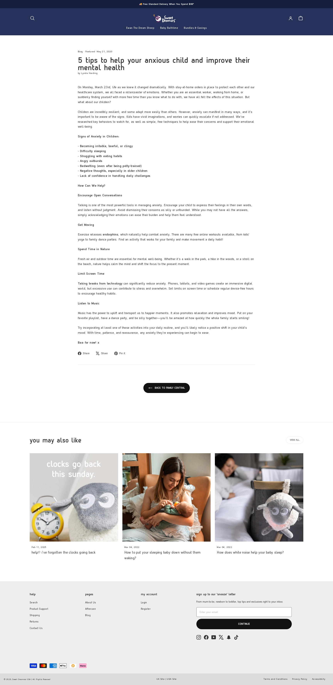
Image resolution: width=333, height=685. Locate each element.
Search (34, 602)
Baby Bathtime (169, 27)
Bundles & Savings (195, 27)
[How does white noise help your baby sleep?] (259, 497)
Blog (80, 51)
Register (146, 608)
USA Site (171, 679)
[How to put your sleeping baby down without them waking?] (166, 497)
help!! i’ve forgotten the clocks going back (63, 552)
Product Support (39, 608)
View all (294, 440)
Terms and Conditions (275, 679)
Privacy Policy (299, 679)
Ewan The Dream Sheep (140, 27)
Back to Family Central (169, 387)
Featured (90, 51)
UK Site (160, 679)
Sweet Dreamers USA (21, 679)
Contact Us (36, 628)
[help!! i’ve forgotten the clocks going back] (74, 497)
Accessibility (318, 679)
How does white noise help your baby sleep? (250, 552)
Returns (34, 621)
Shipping (35, 615)
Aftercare (90, 608)
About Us (90, 602)
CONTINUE (244, 623)
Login (144, 602)
